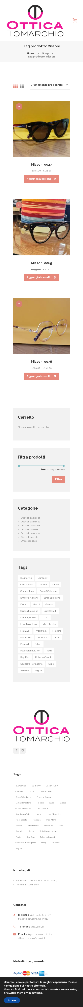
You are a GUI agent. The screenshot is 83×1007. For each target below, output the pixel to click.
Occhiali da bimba (30, 517)
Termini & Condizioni (27, 884)
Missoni (56, 630)
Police (38, 644)
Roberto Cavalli (43, 657)
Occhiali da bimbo (30, 521)
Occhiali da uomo (30, 533)
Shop (45, 53)
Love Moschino (28, 624)
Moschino (43, 637)
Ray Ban (24, 657)
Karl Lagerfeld (28, 617)
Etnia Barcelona (52, 597)
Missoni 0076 (41, 362)
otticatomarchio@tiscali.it (31, 938)
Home (30, 53)
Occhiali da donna (30, 525)
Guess (49, 604)
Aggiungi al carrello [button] (39, 178)
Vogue (38, 670)
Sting (51, 663)
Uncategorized (29, 540)
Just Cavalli (50, 611)
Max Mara (41, 630)
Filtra (58, 479)
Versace (24, 670)
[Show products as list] (22, 86)
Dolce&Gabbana (48, 591)
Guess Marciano (29, 611)
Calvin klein (26, 584)
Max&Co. (25, 630)
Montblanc (26, 637)
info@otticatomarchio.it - (39, 934)
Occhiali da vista (29, 537)
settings (37, 993)
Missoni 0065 (41, 263)
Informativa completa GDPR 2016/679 (36, 880)
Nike (56, 637)
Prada (49, 650)
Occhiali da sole (29, 529)
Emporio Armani (29, 597)
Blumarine (26, 578)
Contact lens (27, 591)
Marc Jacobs (49, 624)
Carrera (43, 584)
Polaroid (24, 644)
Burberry (43, 578)
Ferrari (23, 604)
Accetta (12, 1000)
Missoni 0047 (41, 164)
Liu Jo (45, 617)
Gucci (36, 604)
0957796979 (37, 926)
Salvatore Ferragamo (31, 663)
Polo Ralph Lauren (30, 650)
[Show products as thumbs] (15, 86)
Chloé (56, 584)
